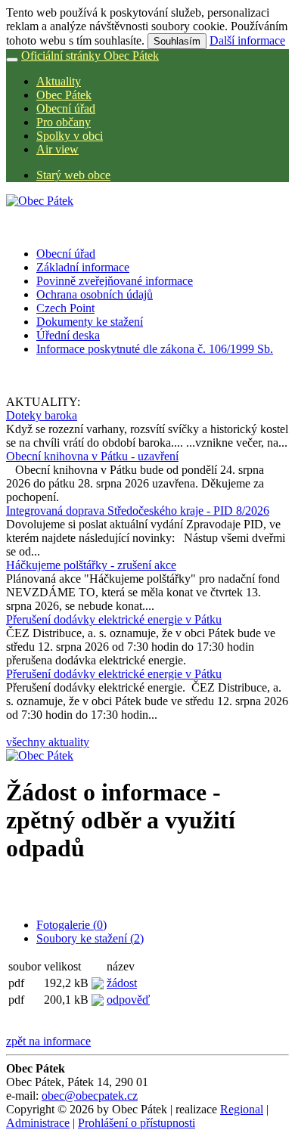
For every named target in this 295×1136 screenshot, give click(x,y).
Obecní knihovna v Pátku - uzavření (92, 456)
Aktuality (58, 81)
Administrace (38, 1122)
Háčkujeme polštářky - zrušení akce (91, 565)
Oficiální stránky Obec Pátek (90, 55)
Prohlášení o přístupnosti (136, 1122)
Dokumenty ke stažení (89, 321)
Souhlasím (177, 41)
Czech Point (65, 308)
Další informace (247, 40)
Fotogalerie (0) (71, 924)
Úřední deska (68, 335)
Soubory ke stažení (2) (90, 938)
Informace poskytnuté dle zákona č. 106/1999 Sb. (154, 348)
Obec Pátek (64, 94)
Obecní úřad (65, 108)
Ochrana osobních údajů (94, 294)
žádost (122, 983)
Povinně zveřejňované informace (114, 280)
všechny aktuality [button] (47, 741)
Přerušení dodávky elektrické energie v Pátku (114, 619)
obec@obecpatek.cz (90, 1095)
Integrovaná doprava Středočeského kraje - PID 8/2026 (137, 510)
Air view (57, 149)
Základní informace (82, 267)
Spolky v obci (69, 135)
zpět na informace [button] (48, 1041)
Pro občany (63, 122)
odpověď (128, 999)
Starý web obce (73, 175)
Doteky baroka (41, 415)
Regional (241, 1109)
